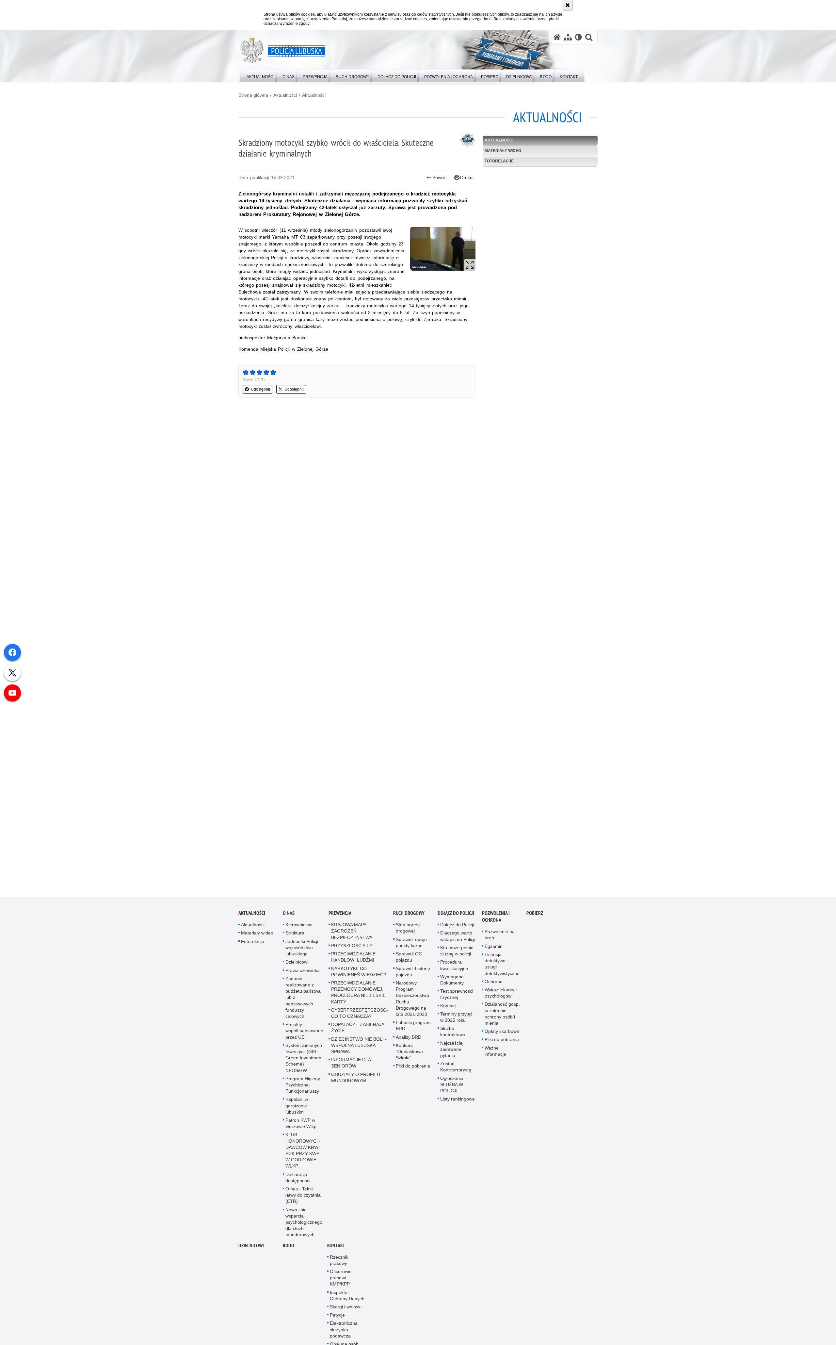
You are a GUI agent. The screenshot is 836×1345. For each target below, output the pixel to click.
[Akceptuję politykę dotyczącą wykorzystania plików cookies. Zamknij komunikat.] (567, 5)
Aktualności (285, 95)
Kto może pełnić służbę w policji (456, 952)
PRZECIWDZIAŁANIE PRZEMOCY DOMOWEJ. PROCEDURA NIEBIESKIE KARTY (358, 994)
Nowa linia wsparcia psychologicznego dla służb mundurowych (303, 1224)
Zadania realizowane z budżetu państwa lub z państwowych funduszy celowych (303, 999)
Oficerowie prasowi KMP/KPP (341, 1279)
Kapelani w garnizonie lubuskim (296, 1107)
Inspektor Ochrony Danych (347, 1297)
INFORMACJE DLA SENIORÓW (351, 1064)
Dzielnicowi (296, 964)
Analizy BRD (408, 1038)
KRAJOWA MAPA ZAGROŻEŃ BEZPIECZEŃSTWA (351, 933)
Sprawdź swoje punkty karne (411, 944)
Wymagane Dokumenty (452, 981)
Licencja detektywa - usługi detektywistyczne (502, 966)
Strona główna (253, 95)
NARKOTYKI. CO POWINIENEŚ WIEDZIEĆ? (358, 973)
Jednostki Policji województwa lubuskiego (301, 949)
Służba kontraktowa (452, 1033)
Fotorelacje (499, 161)
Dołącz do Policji (456, 915)
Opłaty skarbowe (502, 1033)
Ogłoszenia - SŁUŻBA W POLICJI (453, 1086)
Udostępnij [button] (260, 389)
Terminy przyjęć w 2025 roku (456, 1018)
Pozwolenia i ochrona (496, 918)
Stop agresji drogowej (408, 929)
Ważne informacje (495, 1052)
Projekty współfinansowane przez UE (304, 1032)
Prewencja (340, 915)
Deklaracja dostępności (297, 1179)
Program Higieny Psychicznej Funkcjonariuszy (302, 1086)
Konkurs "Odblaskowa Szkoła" (409, 1053)
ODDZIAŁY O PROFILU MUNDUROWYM (355, 1079)
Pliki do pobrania (413, 1067)
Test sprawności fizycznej (456, 996)
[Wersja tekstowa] (578, 37)
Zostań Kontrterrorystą (455, 1068)
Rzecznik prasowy (339, 1262)
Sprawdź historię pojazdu (413, 973)
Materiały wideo (503, 150)
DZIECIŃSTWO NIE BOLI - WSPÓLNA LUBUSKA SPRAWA (359, 1047)
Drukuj (467, 177)
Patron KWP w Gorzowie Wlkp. (301, 1125)
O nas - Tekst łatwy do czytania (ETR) (303, 1197)
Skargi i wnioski (346, 1308)
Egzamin (494, 947)
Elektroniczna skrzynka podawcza (344, 1331)
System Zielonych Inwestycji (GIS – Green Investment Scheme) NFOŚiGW (304, 1059)
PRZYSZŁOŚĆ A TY (351, 947)
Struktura (294, 934)
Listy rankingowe (457, 1100)
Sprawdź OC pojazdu (409, 959)
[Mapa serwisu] (568, 37)
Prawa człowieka (302, 972)
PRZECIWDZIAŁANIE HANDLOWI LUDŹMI (353, 959)
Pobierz (534, 915)
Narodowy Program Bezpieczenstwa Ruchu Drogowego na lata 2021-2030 (412, 1000)
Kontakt (448, 1007)
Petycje (337, 1317)
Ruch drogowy (409, 915)
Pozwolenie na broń (500, 936)
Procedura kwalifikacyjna (454, 967)
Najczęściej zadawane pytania (451, 1051)
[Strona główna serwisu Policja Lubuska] (557, 37)
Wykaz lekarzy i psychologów (501, 994)
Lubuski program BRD (413, 1027)
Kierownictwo (299, 926)
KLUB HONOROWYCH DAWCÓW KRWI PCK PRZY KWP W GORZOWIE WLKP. (302, 1152)
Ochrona (494, 983)
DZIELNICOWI (251, 1247)
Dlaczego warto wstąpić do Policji (457, 938)
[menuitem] (260, 75)
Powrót (439, 177)
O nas (289, 915)
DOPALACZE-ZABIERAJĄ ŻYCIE (357, 1029)
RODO (288, 1247)
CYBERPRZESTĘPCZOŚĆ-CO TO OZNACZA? (359, 1014)
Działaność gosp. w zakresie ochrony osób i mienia (502, 1015)
